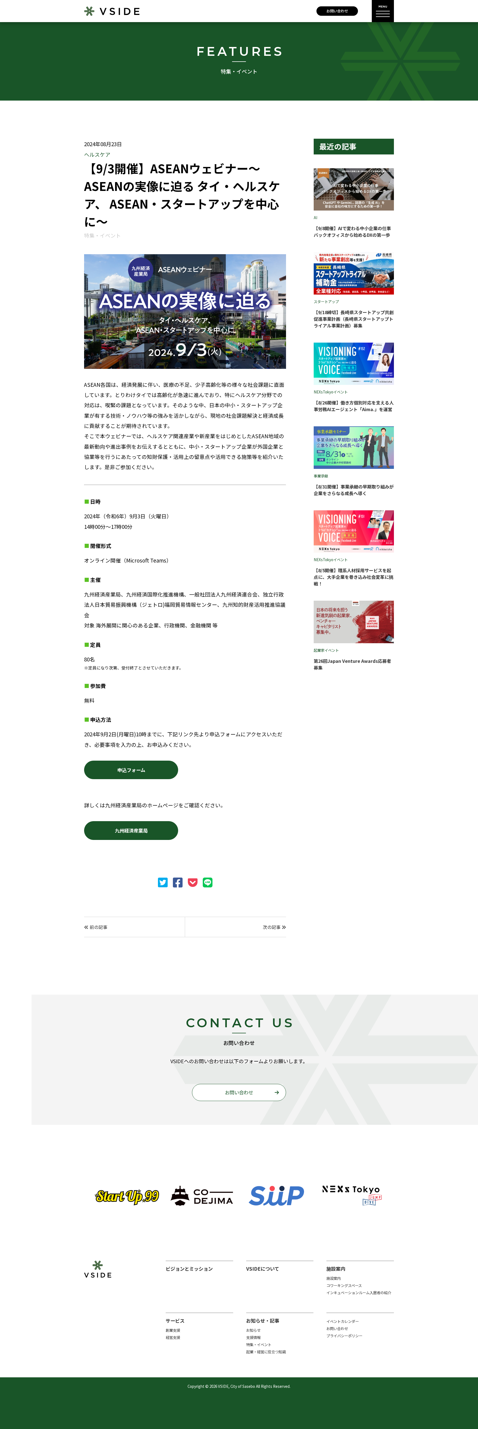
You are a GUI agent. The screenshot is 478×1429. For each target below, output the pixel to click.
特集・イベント (258, 1344)
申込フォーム (131, 769)
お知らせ (253, 1330)
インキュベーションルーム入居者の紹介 (358, 1292)
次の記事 (272, 927)
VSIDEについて (262, 1268)
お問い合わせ (337, 11)
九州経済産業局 (131, 830)
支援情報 (253, 1337)
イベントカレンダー (342, 1321)
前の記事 (98, 927)
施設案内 (333, 1278)
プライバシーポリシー (344, 1335)
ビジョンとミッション (189, 1268)
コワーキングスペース (344, 1285)
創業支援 (173, 1330)
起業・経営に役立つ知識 (266, 1351)
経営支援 (173, 1337)
